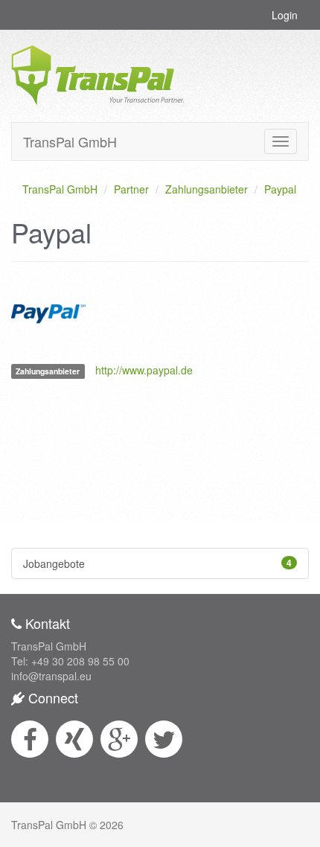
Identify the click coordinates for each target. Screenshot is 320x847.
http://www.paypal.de (144, 369)
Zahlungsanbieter (206, 189)
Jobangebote (157, 563)
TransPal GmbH (70, 141)
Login (285, 14)
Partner (131, 189)
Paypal (280, 189)
